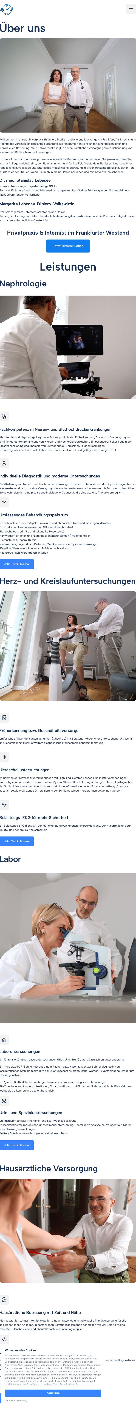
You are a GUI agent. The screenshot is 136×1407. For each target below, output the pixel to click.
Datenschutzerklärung (16, 1400)
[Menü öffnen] (131, 9)
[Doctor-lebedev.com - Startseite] (6, 9)
